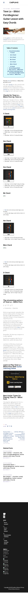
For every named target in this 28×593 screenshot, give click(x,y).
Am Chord (13, 62)
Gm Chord (13, 55)
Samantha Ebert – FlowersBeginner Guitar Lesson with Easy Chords (13, 466)
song (7, 91)
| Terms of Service (15, 589)
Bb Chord (12, 59)
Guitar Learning (15, 8)
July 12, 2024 (6, 8)
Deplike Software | (16, 587)
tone (16, 407)
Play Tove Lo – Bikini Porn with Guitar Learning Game (15, 70)
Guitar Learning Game (9, 109)
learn (21, 106)
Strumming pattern (14, 68)
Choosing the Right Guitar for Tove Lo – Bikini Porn (15, 73)
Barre (6, 210)
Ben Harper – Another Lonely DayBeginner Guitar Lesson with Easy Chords (13, 478)
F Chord (12, 52)
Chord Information (14, 51)
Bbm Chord (13, 64)
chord (9, 81)
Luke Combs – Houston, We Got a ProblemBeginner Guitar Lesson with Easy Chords (13, 454)
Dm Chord (13, 57)
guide (8, 38)
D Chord (12, 66)
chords (5, 39)
